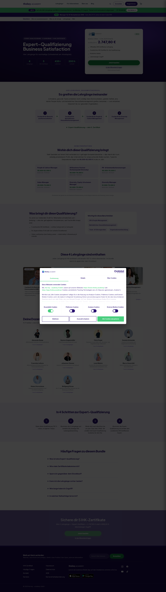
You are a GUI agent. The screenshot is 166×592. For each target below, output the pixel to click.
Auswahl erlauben (83, 319)
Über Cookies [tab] (111, 278)
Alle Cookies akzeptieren (110, 319)
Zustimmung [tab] (54, 278)
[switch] (72, 310)
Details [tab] (83, 278)
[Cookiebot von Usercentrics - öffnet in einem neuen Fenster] (115, 271)
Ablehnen (55, 319)
